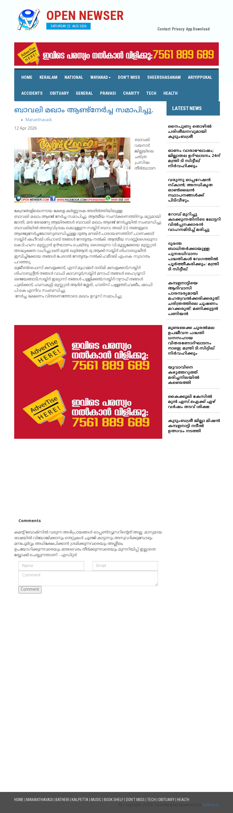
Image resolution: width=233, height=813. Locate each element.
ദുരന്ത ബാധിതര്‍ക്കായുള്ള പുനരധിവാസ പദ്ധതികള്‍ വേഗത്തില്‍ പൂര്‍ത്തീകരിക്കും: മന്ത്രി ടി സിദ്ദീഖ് (193, 256)
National (74, 77)
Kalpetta (80, 799)
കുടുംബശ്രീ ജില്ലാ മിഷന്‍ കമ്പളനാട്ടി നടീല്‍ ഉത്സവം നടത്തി (194, 426)
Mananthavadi (39, 120)
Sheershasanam (164, 77)
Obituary (59, 93)
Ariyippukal (200, 77)
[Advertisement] (88, 478)
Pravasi (108, 93)
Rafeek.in (211, 805)
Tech (151, 93)
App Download (198, 29)
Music (96, 799)
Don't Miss (129, 77)
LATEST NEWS (187, 108)
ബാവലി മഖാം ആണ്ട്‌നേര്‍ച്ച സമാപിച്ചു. (83, 110)
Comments (29, 521)
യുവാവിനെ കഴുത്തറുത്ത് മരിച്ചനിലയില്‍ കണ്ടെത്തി (183, 375)
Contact (163, 29)
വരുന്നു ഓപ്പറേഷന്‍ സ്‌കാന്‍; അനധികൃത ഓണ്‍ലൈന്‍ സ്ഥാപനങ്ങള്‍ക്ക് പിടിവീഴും (190, 190)
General (84, 93)
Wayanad (99, 77)
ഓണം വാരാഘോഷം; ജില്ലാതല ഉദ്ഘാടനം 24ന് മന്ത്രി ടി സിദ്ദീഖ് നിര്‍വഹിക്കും (194, 158)
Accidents (32, 93)
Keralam (48, 77)
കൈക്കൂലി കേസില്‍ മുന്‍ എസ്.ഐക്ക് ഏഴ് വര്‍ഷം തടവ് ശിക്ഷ (191, 401)
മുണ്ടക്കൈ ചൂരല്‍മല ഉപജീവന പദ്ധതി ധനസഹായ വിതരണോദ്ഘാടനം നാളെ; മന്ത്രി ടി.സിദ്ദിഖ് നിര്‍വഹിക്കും (191, 341)
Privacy (178, 29)
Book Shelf (113, 799)
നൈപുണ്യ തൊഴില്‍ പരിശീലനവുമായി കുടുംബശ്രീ (190, 131)
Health (170, 93)
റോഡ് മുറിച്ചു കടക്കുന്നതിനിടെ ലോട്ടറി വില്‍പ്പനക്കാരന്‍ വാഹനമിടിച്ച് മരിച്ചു (194, 222)
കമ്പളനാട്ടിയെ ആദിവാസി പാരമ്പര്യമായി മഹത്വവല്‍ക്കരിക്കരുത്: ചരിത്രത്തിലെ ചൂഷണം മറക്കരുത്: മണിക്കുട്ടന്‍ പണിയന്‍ (194, 298)
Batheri (62, 799)
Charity (131, 93)
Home (26, 77)
